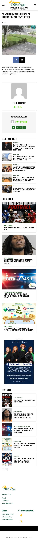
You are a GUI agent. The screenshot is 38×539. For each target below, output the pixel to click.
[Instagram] (17, 127)
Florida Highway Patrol (13, 292)
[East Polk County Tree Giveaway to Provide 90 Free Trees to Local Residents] (19, 313)
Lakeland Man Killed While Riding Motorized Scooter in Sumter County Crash (17, 296)
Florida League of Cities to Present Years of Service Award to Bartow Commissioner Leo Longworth (24, 147)
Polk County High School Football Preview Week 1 (19, 228)
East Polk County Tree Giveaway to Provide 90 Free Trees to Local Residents (18, 329)
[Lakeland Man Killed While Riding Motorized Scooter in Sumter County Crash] (19, 279)
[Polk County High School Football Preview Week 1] (19, 212)
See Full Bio (18, 107)
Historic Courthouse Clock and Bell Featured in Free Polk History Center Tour (23, 158)
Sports (16, 456)
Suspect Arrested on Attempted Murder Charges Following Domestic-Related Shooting (18, 262)
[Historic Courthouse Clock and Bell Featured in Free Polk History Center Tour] (7, 157)
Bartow (16, 142)
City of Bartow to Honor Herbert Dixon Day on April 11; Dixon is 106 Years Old (24, 189)
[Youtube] (24, 127)
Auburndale (8, 258)
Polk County (8, 225)
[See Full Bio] (23, 107)
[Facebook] (16, 60)
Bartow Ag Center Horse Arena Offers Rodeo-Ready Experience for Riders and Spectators (23, 179)
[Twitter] (21, 521)
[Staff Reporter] (13, 122)
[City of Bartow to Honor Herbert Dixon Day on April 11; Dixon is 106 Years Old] (7, 189)
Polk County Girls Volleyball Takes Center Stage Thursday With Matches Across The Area (24, 460)
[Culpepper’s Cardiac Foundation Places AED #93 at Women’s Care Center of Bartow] (7, 168)
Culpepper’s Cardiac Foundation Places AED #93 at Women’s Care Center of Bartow (24, 168)
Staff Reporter (21, 122)
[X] (22, 60)
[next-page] (6, 469)
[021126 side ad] (19, 362)
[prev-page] (3, 469)
